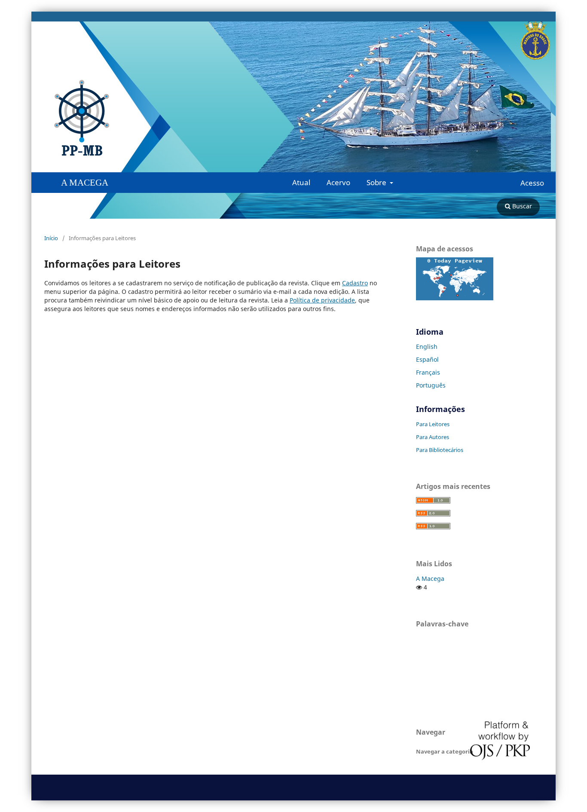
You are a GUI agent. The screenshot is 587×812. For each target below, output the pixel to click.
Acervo (338, 182)
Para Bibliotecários (439, 450)
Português (431, 385)
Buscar (521, 206)
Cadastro (355, 283)
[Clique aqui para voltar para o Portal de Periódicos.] (72, 118)
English (426, 346)
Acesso (532, 183)
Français (428, 372)
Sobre (377, 182)
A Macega (430, 578)
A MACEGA (84, 182)
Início (51, 238)
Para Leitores (432, 424)
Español (427, 359)
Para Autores (432, 437)
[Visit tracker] (454, 298)
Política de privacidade (322, 300)
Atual (301, 182)
